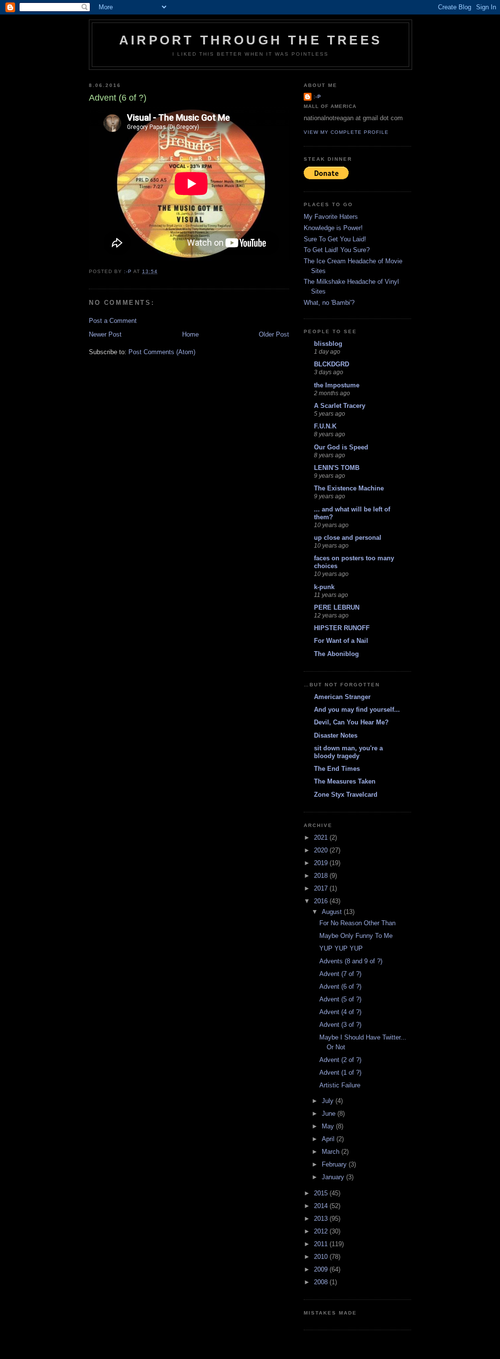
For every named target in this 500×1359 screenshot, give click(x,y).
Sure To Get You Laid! (335, 239)
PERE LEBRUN (336, 607)
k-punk (324, 587)
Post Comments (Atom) (161, 352)
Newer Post (105, 334)
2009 (322, 1269)
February (335, 1164)
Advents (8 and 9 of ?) (350, 961)
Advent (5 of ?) (340, 999)
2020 (322, 850)
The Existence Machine (349, 488)
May (329, 1126)
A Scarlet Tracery (339, 405)
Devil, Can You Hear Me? (351, 722)
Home (190, 334)
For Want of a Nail (341, 640)
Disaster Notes (335, 735)
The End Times (337, 768)
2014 (322, 1206)
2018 (322, 875)
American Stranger (342, 697)
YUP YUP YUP (341, 948)
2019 (322, 863)
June (329, 1113)
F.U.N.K (325, 426)
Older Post (274, 334)
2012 (322, 1231)
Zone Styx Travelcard (345, 794)
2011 (322, 1244)
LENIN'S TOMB (336, 467)
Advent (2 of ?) (340, 1059)
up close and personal (347, 537)
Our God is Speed (341, 447)
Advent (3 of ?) (340, 1024)
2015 (322, 1193)
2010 (322, 1256)
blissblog (328, 343)
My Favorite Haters (331, 216)
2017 (322, 888)
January (334, 1177)
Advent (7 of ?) (340, 973)
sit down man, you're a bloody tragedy (348, 752)
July (328, 1100)
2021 (322, 837)
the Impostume (336, 385)
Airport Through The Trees (250, 40)
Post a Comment (113, 320)
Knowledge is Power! (333, 228)
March (331, 1151)
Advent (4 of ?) (340, 1012)
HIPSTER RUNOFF (342, 628)
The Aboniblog (336, 654)
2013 (322, 1218)
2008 (322, 1282)
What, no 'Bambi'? (329, 302)
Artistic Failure (339, 1085)
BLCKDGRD (331, 364)
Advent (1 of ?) (340, 1072)
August (333, 911)
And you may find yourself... (357, 709)
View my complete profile (346, 132)
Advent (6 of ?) (340, 986)
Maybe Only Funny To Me (356, 935)
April (329, 1139)
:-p (317, 96)
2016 (322, 901)
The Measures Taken (344, 781)
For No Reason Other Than (357, 923)
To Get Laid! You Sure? (337, 250)
